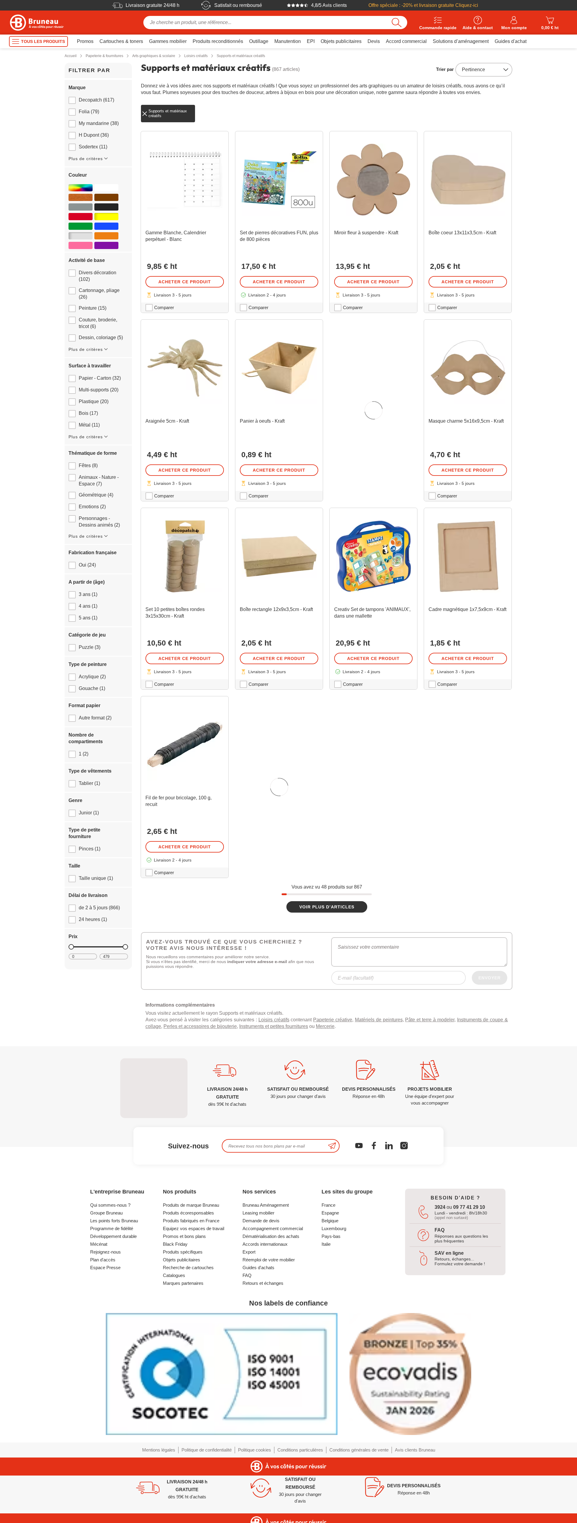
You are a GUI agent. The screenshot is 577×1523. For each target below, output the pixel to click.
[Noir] (106, 207)
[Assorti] (81, 187)
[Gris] (81, 207)
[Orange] (106, 235)
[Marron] (106, 197)
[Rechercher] (396, 23)
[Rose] (81, 245)
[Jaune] (106, 216)
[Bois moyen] (81, 197)
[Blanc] (106, 187)
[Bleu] (106, 226)
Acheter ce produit (184, 281)
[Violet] (106, 245)
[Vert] (81, 226)
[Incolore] (81, 235)
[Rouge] (81, 216)
